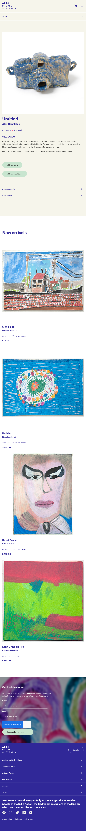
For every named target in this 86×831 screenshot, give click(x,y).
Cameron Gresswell (10, 650)
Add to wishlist (15, 174)
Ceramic (18, 130)
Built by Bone (28, 819)
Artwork (6, 130)
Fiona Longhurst (9, 437)
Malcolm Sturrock (9, 330)
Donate (76, 750)
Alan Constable (11, 123)
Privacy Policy (7, 819)
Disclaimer (18, 819)
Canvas (16, 656)
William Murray (8, 544)
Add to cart (12, 165)
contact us (12, 147)
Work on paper (19, 336)
